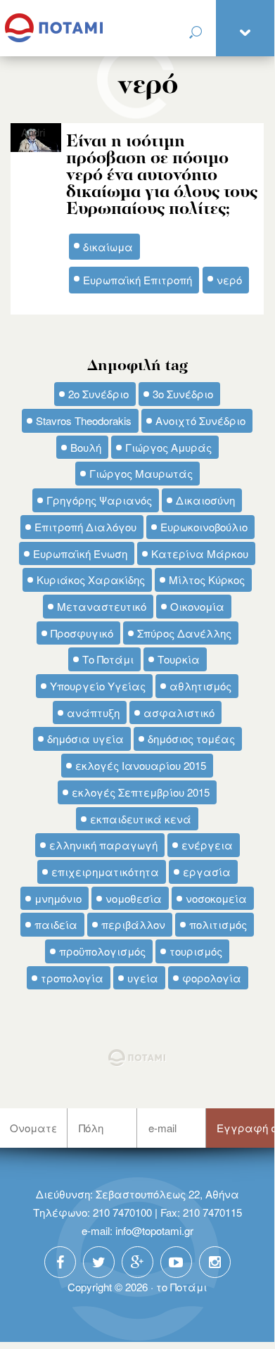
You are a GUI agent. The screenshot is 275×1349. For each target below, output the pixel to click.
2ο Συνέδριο (98, 393)
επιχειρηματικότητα (105, 871)
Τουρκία (179, 659)
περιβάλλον (133, 924)
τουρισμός (196, 951)
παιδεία (55, 924)
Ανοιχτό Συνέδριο (200, 420)
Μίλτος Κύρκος (207, 579)
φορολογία (211, 977)
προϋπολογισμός (102, 951)
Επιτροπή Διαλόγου (85, 526)
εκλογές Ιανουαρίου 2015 (140, 765)
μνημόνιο (58, 898)
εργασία (207, 871)
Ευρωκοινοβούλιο (204, 526)
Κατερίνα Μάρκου (199, 553)
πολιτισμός (218, 924)
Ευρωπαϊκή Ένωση (80, 553)
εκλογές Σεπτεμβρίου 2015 (141, 792)
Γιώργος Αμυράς (168, 447)
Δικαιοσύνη (205, 500)
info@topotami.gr (154, 1230)
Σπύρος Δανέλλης (184, 633)
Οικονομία (197, 606)
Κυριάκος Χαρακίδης (91, 579)
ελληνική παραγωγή (103, 844)
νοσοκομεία (216, 898)
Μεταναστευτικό (101, 606)
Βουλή (85, 447)
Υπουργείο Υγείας (98, 685)
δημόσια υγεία (85, 738)
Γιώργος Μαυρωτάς (141, 473)
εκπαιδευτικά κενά (140, 818)
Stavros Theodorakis (84, 420)
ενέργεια (207, 844)
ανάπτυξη (93, 712)
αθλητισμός (200, 685)
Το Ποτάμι (108, 659)
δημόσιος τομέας (191, 738)
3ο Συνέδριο (183, 393)
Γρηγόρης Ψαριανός (99, 500)
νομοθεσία (133, 898)
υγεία (142, 977)
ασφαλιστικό (179, 712)
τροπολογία (72, 977)
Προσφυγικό (82, 633)
